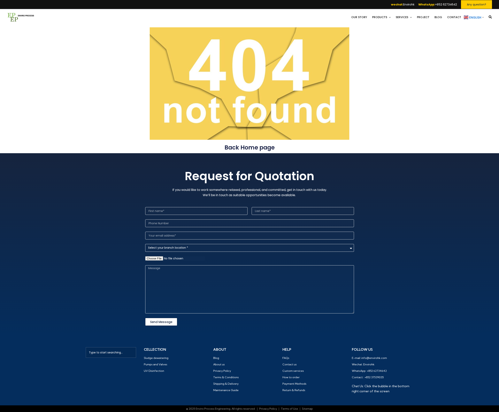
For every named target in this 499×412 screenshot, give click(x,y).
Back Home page (250, 147)
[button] (476, 4)
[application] (389, 17)
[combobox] (111, 352)
